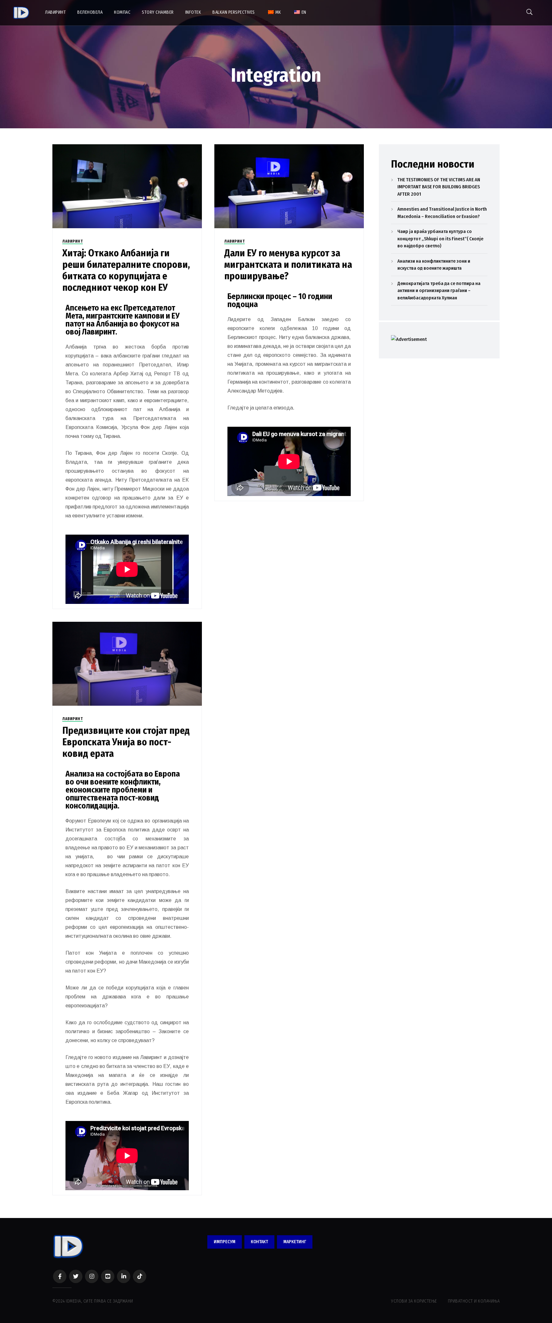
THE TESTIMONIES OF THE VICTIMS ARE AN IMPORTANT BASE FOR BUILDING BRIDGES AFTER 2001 (438, 187)
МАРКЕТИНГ (294, 1241)
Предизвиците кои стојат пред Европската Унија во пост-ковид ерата (126, 742)
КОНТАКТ (259, 1241)
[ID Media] (21, 13)
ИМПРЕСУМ (224, 1241)
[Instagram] (91, 1276)
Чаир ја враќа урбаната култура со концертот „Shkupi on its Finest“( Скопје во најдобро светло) (440, 239)
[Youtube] (107, 1276)
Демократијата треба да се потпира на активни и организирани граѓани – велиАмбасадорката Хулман (438, 291)
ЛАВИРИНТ (72, 241)
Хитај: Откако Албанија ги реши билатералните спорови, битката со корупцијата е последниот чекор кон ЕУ (126, 270)
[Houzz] (139, 1276)
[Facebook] (59, 1276)
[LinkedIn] (123, 1276)
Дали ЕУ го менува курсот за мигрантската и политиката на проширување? (288, 264)
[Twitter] (75, 1276)
